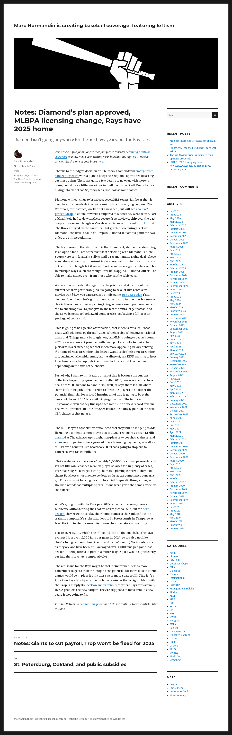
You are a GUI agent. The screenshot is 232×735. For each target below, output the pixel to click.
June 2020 (175, 468)
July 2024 (175, 293)
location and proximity (101, 585)
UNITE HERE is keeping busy (186, 162)
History (174, 574)
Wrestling (175, 660)
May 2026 (175, 218)
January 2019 (177, 528)
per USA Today (132, 294)
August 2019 (176, 503)
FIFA (172, 567)
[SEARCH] (215, 115)
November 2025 (178, 236)
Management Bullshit (182, 588)
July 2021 (175, 421)
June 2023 (175, 339)
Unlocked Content (180, 635)
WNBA (173, 649)
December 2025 (178, 232)
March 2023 (176, 350)
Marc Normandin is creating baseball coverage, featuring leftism (94, 25)
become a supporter (91, 604)
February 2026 (178, 225)
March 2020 (176, 478)
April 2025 (175, 261)
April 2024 (175, 303)
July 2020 (175, 464)
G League (175, 570)
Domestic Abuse (179, 563)
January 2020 (177, 485)
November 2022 (178, 364)
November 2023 (178, 321)
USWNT (174, 645)
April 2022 (175, 389)
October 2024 (177, 282)
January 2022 (177, 400)
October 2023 (177, 325)
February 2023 (178, 353)
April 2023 (175, 346)
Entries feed (177, 688)
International (177, 578)
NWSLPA (174, 620)
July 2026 (175, 211)
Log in (173, 684)
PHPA (173, 624)
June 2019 (175, 510)
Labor (173, 581)
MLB (16, 170)
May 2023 (175, 343)
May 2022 (175, 385)
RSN (34, 182)
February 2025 (178, 268)
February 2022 (178, 396)
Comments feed (179, 691)
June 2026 (175, 214)
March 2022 (176, 393)
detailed (60, 437)
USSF (173, 642)
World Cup (175, 656)
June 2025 (175, 254)
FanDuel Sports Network (27, 179)
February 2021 (178, 439)
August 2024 (177, 289)
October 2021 (177, 410)
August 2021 (176, 418)
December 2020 (179, 446)
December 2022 (179, 361)
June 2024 (175, 296)
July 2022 (175, 378)
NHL (172, 613)
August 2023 (177, 332)
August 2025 (176, 246)
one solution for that (140, 223)
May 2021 (175, 428)
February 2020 (178, 482)
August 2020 (177, 460)
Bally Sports (20, 175)
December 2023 (179, 318)
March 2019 (176, 521)
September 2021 (179, 414)
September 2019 (179, 500)
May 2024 (175, 300)
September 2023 (179, 328)
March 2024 (176, 307)
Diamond (33, 175)
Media (173, 592)
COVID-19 (175, 560)
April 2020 (175, 475)
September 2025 (179, 243)
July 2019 (174, 507)
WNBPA (174, 652)
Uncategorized (178, 631)
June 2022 (175, 382)
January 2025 (177, 271)
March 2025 (176, 264)
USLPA (173, 638)
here (100, 161)
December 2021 (178, 403)
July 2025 (175, 250)
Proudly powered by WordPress (107, 719)
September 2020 (179, 457)
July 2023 (175, 336)
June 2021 (175, 425)
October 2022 (177, 368)
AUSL (173, 553)
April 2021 (175, 432)
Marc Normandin (23, 161)
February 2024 (178, 311)
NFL (172, 610)
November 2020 (179, 450)
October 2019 (177, 496)
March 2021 (176, 435)
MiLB (173, 595)
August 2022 (177, 375)
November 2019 (178, 492)
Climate (174, 556)
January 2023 (177, 357)
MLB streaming (22, 182)
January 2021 (177, 443)
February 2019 (177, 525)
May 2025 (175, 257)
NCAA (173, 606)
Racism (174, 627)
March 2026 (176, 221)
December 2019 (178, 489)
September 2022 (179, 371)
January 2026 (177, 229)
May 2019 (175, 514)
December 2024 (179, 275)
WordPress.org (178, 695)
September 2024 (179, 286)
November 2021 (178, 407)
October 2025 (177, 239)
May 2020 (175, 471)
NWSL (173, 617)
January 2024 (177, 314)
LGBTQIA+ (176, 585)
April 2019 (175, 517)
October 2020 (177, 453)
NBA (172, 603)
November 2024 (179, 278)
